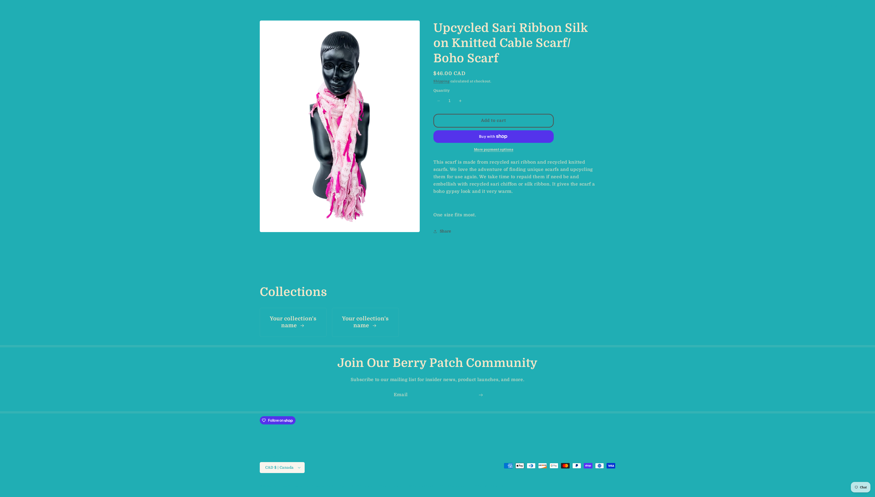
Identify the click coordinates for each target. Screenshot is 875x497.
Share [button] (445, 231)
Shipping (441, 81)
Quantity (441, 91)
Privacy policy (389, 486)
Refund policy (361, 486)
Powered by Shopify (327, 486)
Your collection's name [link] (293, 322)
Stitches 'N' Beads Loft (291, 486)
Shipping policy (452, 486)
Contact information (487, 486)
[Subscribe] (481, 395)
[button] (11, 6)
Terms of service (420, 486)
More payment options (493, 149)
